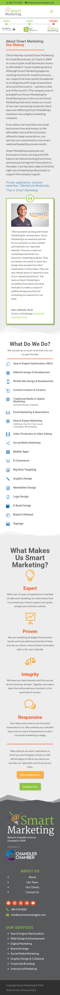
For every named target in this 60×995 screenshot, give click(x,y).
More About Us (30, 775)
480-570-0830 (15, 2)
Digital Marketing (21, 943)
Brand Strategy (20, 948)
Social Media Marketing (25, 953)
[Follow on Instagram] (14, 903)
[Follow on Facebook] (8, 903)
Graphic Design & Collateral (27, 958)
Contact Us (30, 786)
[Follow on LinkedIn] (26, 903)
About (32, 877)
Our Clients (32, 887)
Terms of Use (13, 989)
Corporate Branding (23, 963)
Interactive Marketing (24, 968)
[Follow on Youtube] (33, 903)
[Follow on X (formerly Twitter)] (20, 903)
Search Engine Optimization (27, 933)
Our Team (32, 882)
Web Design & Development (28, 938)
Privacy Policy (28, 989)
